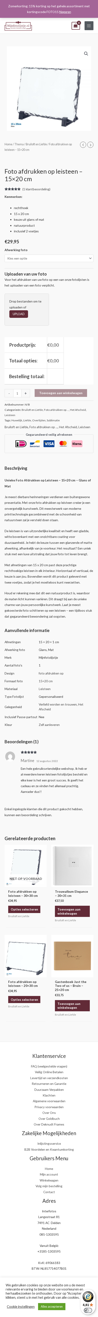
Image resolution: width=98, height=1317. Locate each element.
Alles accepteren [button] (52, 1306)
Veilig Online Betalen (49, 1072)
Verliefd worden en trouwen (58, 704)
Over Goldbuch (49, 1119)
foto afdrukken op (51, 673)
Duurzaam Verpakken (49, 1089)
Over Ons (49, 1113)
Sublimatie (53, 420)
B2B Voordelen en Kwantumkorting (49, 1149)
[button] (86, 54)
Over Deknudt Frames (49, 1124)
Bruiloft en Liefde (36, 144)
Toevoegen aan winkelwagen (61, 393)
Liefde (27, 420)
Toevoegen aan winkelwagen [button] (68, 911)
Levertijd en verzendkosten (49, 1078)
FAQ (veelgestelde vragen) (49, 1066)
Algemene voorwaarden (49, 1101)
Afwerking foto (16, 250)
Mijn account (49, 1174)
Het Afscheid (78, 410)
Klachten (49, 1095)
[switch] (88, 1310)
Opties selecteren (24, 909)
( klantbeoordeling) (36, 189)
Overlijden (39, 420)
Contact (49, 1192)
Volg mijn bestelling (49, 1186)
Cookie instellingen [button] (21, 1307)
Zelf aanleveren (49, 725)
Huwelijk (16, 420)
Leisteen (10, 415)
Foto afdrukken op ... (56, 410)
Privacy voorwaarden (49, 1107)
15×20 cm (46, 681)
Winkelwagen (49, 1180)
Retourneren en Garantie (49, 1084)
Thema (19, 144)
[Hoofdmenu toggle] (89, 25)
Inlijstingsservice (49, 1143)
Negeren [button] (65, 12)
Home (8, 144)
